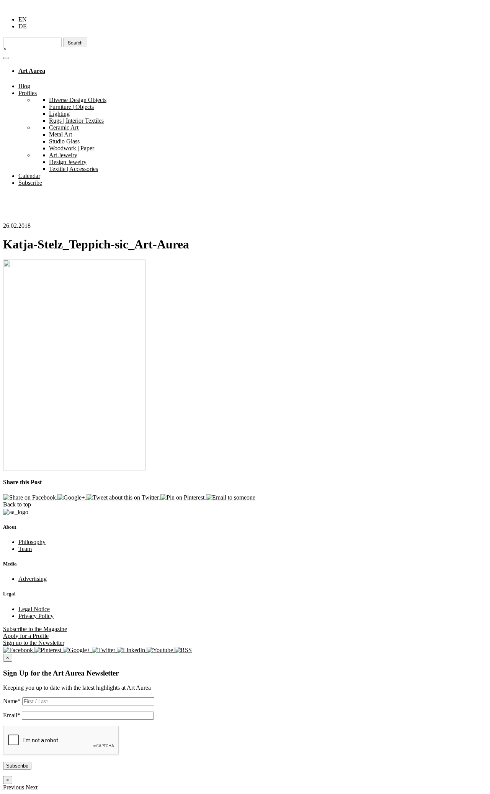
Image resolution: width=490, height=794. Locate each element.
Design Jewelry (68, 162)
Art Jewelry (63, 155)
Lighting (59, 113)
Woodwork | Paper (71, 148)
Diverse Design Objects (77, 100)
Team (25, 549)
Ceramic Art (63, 127)
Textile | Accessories (73, 169)
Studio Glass (64, 141)
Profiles (27, 93)
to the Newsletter (33, 642)
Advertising (32, 578)
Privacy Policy (36, 616)
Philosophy (32, 542)
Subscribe (30, 182)
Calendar (29, 176)
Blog (24, 86)
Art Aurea (31, 70)
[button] (13, 787)
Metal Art (60, 134)
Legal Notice (34, 609)
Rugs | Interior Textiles (76, 120)
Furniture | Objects (71, 107)
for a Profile (26, 636)
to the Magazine (35, 629)
